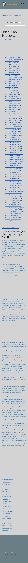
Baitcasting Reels (7, 479)
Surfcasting (7, 513)
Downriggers (6, 484)
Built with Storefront (15, 554)
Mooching (7, 506)
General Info (6, 491)
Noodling (7, 508)
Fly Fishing (7, 501)
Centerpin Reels (6, 482)
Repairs (5, 521)
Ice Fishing (5, 494)
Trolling (6, 516)
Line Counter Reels (7, 496)
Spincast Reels (6, 523)
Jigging (6, 503)
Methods (5, 499)
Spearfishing (8, 511)
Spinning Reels (6, 525)
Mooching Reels (6, 518)
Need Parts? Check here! (10, 227)
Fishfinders (5, 487)
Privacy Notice (5, 554)
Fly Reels (5, 489)
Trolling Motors (6, 528)
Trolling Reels (6, 530)
